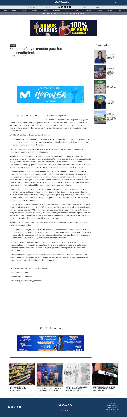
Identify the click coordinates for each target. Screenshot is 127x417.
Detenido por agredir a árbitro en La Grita (111, 102)
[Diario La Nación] (62, 2)
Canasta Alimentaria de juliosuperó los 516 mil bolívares (18, 388)
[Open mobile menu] (9, 2)
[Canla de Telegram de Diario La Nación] (17, 407)
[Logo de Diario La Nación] (64, 406)
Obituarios (88, 10)
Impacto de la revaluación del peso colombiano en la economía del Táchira (77, 388)
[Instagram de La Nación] (65, 7)
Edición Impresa (112, 405)
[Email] (36, 115)
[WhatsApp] (27, 115)
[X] (22, 115)
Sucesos (99, 10)
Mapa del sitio (112, 407)
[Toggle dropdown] (122, 10)
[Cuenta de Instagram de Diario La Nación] (15, 407)
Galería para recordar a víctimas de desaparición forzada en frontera (110, 72)
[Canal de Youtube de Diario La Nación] (70, 7)
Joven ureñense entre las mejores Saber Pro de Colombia (112, 56)
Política (14, 10)
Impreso (84, 7)
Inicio (5, 10)
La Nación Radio (31, 7)
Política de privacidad (112, 409)
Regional (24, 10)
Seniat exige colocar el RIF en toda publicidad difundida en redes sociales (104, 388)
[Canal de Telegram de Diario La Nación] (67, 7)
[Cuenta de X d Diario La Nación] (12, 407)
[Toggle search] (116, 2)
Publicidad (47, 7)
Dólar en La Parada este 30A (111, 86)
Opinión (68, 10)
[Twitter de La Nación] (62, 7)
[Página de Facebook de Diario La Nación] (9, 407)
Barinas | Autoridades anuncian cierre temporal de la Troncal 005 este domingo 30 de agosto (111, 117)
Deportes (109, 10)
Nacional (45, 10)
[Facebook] (17, 115)
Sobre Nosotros (112, 412)
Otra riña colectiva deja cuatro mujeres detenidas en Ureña (49, 389)
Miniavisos (97, 7)
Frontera (34, 10)
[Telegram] (31, 115)
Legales (78, 10)
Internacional (56, 10)
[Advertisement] (50, 69)
